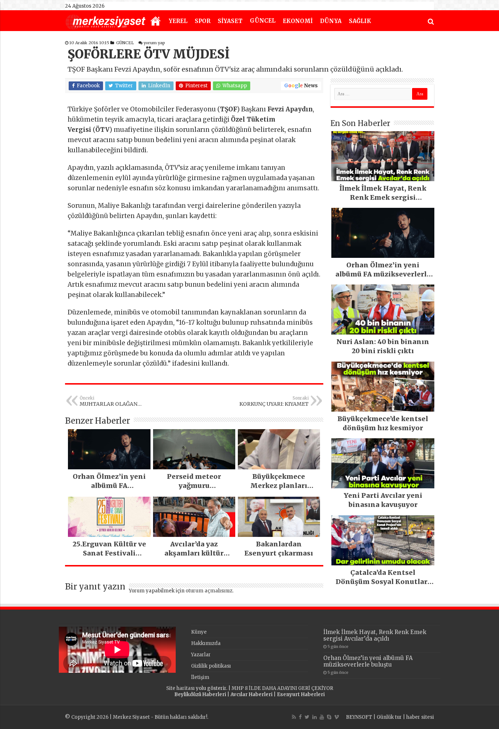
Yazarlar (201, 655)
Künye (199, 632)
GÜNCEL (262, 20)
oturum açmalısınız (209, 591)
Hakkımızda (206, 643)
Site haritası (180, 688)
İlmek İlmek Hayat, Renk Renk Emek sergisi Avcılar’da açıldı (374, 635)
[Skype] (329, 717)
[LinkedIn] (314, 717)
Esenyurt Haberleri (301, 694)
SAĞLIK (360, 21)
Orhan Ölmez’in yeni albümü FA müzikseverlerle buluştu (368, 661)
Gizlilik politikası (211, 666)
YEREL (178, 21)
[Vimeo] (337, 717)
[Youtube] (322, 717)
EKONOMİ (298, 21)
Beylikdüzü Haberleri (200, 694)
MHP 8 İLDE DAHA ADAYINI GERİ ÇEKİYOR (282, 688)
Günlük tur (389, 717)
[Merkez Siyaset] (105, 21)
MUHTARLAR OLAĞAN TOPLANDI (108, 401)
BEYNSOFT (359, 717)
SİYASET (230, 21)
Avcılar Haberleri (252, 694)
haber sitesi (420, 717)
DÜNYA (331, 21)
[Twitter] (307, 717)
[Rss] (294, 717)
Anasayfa (155, 21)
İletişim (200, 677)
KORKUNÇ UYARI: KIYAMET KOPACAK (274, 401)
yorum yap (154, 42)
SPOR (202, 21)
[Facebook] (300, 717)
